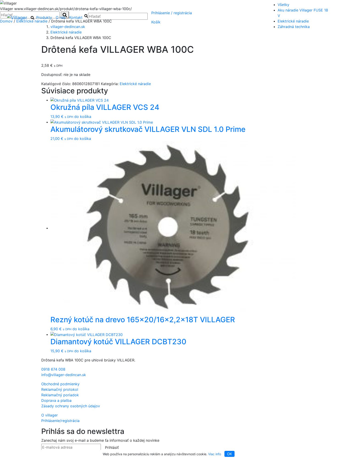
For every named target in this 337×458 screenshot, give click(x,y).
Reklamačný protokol (59, 389)
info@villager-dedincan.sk (63, 374)
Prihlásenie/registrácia (171, 13)
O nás (61, 17)
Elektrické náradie (293, 21)
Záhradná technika (294, 26)
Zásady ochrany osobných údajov (70, 406)
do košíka (82, 116)
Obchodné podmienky (60, 384)
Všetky (283, 4)
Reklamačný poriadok (60, 395)
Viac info (214, 454)
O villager (49, 415)
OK (229, 454)
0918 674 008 (53, 369)
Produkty (44, 17)
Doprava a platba (56, 400)
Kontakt (76, 17)
